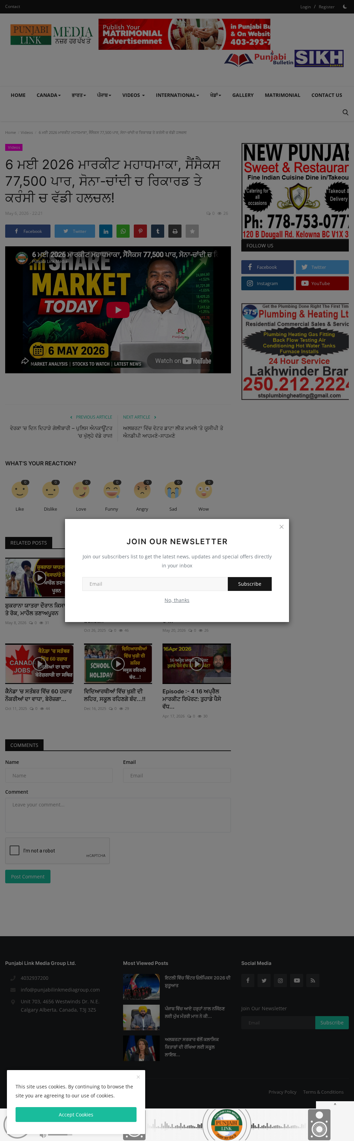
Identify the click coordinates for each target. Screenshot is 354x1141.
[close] (138, 1077)
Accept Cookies (76, 1114)
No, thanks (177, 600)
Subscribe (249, 584)
